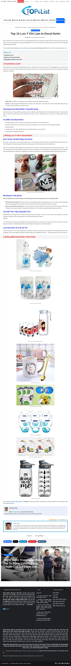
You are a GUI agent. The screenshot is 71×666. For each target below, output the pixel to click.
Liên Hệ (55, 595)
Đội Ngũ (55, 597)
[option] (35, 563)
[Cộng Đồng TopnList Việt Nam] (35, 10)
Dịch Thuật (62, 1)
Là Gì (41, 1)
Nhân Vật (46, 1)
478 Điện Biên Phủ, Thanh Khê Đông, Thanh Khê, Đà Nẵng (44, 601)
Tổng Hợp (61, 20)
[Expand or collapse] (66, 53)
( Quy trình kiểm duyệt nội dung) (27, 511)
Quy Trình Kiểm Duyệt (59, 599)
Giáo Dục (37, 20)
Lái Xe (57, 1)
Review (37, 1)
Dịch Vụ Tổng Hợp (29, 27)
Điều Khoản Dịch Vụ (59, 605)
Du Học (67, 1)
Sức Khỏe (8, 20)
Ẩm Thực (45, 20)
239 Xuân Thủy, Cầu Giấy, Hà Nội (44, 596)
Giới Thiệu (56, 593)
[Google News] (39, 535)
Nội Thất (53, 20)
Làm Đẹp (22, 20)
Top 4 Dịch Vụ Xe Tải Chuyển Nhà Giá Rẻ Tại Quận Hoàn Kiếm (23, 563)
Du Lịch (30, 20)
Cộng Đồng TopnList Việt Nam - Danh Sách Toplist (21, 663)
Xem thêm (30, 604)
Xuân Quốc (28, 37)
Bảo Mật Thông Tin (58, 603)
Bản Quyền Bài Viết (59, 601)
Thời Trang (51, 1)
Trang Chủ (20, 27)
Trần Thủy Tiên (13, 508)
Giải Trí (15, 20)
